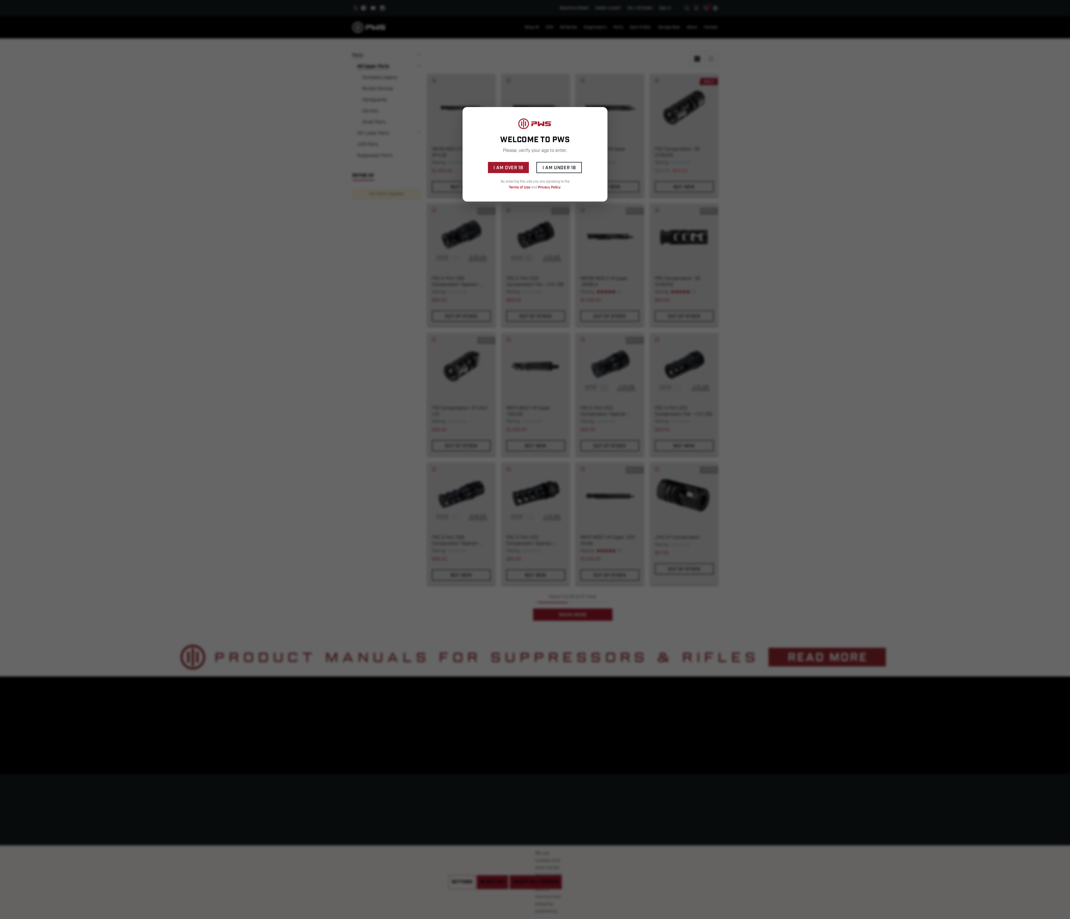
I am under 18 (559, 168)
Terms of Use (519, 187)
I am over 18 (508, 168)
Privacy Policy (549, 187)
